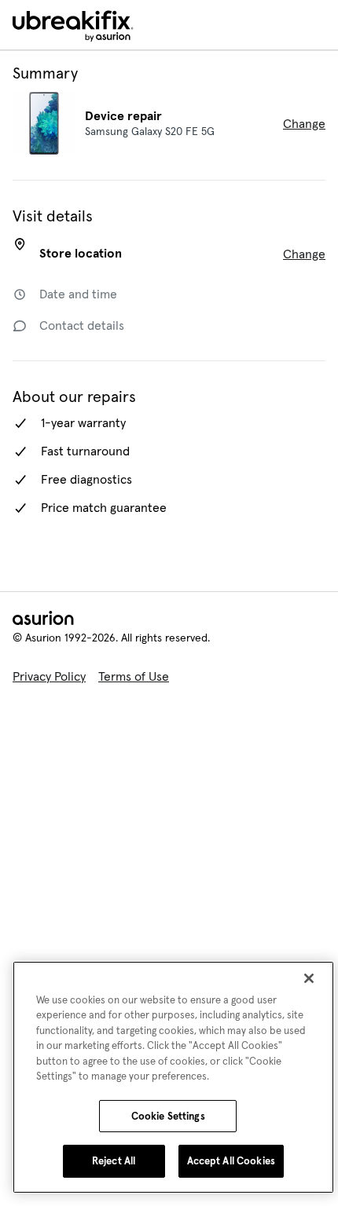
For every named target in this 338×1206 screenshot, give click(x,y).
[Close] (309, 978)
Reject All (110, 1161)
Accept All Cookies (230, 1161)
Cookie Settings (168, 1116)
